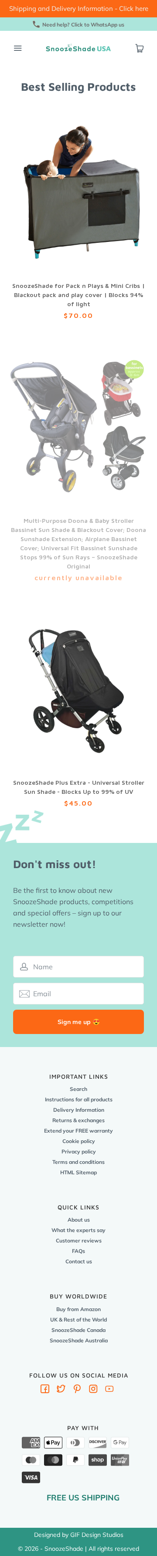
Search (78, 1089)
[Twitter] (61, 1390)
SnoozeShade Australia (79, 1340)
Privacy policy (78, 1151)
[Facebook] (45, 1390)
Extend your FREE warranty (78, 1130)
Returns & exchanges (78, 1120)
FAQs (78, 1251)
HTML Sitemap (78, 1172)
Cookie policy (78, 1141)
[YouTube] (109, 1390)
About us (79, 1219)
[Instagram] (93, 1390)
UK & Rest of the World (78, 1319)
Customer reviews (79, 1240)
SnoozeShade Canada (78, 1330)
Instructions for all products (79, 1099)
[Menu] (17, 48)
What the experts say (78, 1230)
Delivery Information (78, 1110)
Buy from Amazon (78, 1309)
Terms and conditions (78, 1162)
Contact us (78, 1261)
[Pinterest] (77, 1390)
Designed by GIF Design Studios (78, 1535)
